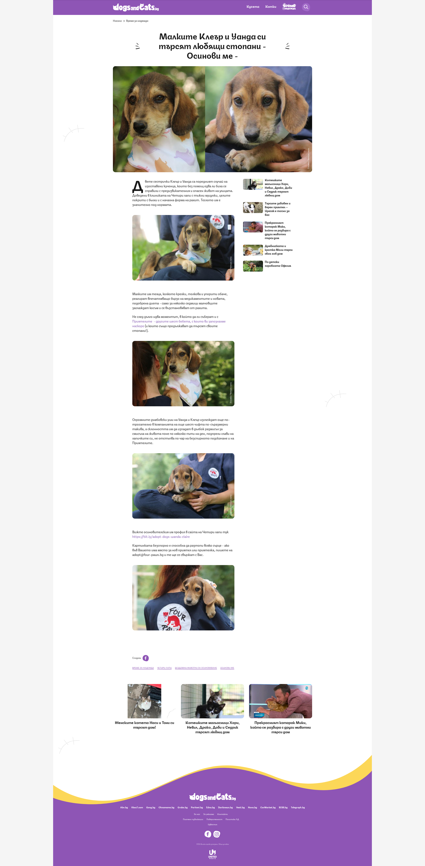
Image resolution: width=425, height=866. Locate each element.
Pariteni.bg (197, 807)
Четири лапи (164, 667)
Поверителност (214, 819)
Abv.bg (124, 807)
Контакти (222, 814)
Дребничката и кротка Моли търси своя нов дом (279, 249)
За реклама (208, 814)
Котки (270, 6)
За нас (197, 814)
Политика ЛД (232, 819)
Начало (117, 20)
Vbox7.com (137, 807)
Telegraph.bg (298, 807)
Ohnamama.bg (166, 807)
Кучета (253, 6)
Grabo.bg (183, 807)
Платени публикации (193, 819)
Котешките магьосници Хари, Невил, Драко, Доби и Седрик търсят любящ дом (278, 187)
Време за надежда (137, 20)
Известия (212, 824)
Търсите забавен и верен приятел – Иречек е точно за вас (277, 208)
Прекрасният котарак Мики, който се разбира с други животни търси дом (278, 230)
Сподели (136, 657)
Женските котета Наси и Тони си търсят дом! (144, 724)
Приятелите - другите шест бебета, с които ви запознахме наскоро (179, 323)
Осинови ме (227, 667)
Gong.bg (150, 807)
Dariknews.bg (225, 807)
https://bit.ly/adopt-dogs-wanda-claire (161, 536)
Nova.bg (252, 807)
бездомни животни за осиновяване (196, 667)
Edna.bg (210, 807)
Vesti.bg (240, 807)
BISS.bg (283, 807)
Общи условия (223, 844)
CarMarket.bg (268, 807)
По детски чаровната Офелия (278, 263)
